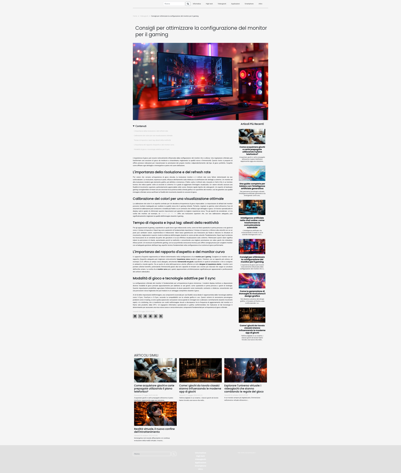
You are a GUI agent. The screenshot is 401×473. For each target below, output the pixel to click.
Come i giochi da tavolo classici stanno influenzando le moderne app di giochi (252, 329)
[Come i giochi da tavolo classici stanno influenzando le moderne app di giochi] (252, 315)
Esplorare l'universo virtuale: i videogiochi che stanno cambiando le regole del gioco (244, 388)
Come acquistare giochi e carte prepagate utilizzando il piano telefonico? (252, 151)
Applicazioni (235, 4)
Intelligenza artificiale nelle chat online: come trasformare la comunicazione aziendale (252, 223)
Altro (260, 4)
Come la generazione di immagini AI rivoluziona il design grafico (252, 293)
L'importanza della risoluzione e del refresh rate (151, 131)
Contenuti (140, 126)
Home (135, 16)
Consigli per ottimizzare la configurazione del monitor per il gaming (252, 259)
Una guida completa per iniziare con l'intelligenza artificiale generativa (252, 186)
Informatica (197, 4)
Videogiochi (222, 4)
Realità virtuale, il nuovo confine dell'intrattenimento (154, 430)
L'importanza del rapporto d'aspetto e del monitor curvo (154, 145)
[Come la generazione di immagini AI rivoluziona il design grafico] (252, 280)
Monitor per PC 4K (168, 213)
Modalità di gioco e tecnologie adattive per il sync (152, 149)
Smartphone (249, 4)
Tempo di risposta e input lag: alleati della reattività (152, 140)
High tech (209, 4)
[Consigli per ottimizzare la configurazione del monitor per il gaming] (252, 246)
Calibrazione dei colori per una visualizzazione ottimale (153, 135)
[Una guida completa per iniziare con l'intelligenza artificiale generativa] (252, 173)
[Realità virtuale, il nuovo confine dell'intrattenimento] (155, 413)
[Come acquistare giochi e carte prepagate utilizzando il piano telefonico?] (252, 136)
